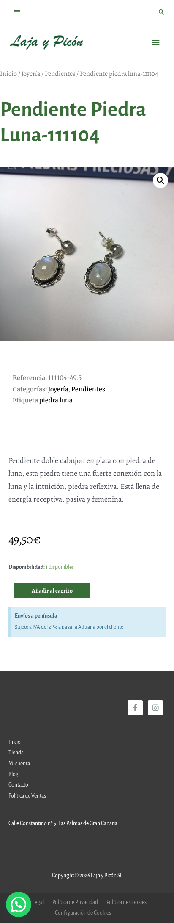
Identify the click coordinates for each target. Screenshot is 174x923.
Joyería (31, 73)
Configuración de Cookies (83, 913)
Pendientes (60, 73)
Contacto (18, 785)
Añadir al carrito (52, 591)
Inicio (8, 73)
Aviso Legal (31, 902)
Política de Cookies (126, 902)
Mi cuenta (19, 764)
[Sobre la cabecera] (17, 12)
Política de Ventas (27, 796)
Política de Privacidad (75, 902)
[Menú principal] (156, 42)
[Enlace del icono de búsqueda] (162, 12)
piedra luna (56, 400)
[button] (160, 180)
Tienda (16, 753)
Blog (13, 774)
